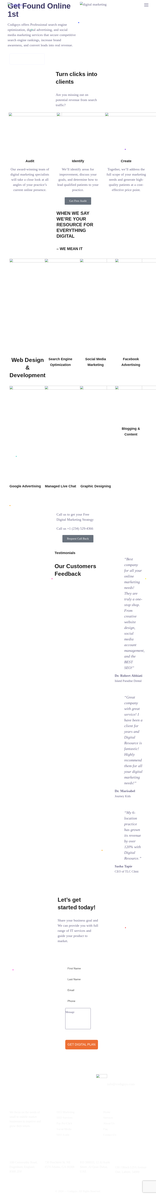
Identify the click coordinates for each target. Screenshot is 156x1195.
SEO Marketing (66, 1111)
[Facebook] (21, 1137)
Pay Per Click (64, 1123)
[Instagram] (38, 1137)
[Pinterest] (46, 1137)
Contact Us (109, 1134)
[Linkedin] (12, 1137)
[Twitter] (29, 1137)
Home (106, 1111)
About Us (109, 1123)
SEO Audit (63, 1134)
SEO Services (64, 1117)
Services (108, 1117)
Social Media (64, 1128)
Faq (105, 1128)
